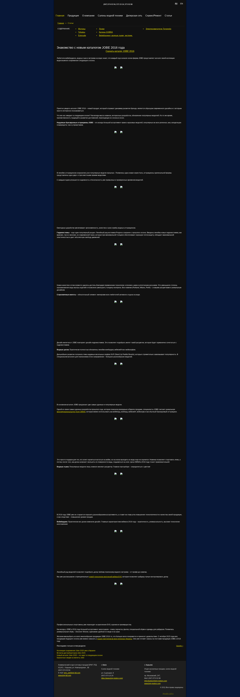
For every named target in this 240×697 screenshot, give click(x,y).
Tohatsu (81, 32)
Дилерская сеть (134, 15)
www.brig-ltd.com (64, 675)
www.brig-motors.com (152, 684)
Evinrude (82, 35)
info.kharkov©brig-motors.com (155, 681)
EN (181, 3)
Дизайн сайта (168, 693)
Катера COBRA (106, 32)
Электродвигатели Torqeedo (158, 29)
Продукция (73, 15)
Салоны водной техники (110, 15)
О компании (88, 15)
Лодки (101, 29)
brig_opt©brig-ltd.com (72, 673)
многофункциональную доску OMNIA (71, 412)
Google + (179, 646)
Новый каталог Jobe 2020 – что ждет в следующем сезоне (80, 655)
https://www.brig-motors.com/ (112, 678)
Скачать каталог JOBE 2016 (120, 51)
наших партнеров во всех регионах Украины (114, 639)
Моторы (81, 29)
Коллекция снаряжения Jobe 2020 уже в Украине (76, 651)
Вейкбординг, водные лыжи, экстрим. (116, 35)
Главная (60, 15)
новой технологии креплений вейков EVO (105, 577)
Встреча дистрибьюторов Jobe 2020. (71, 653)
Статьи (168, 15)
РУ (176, 3)
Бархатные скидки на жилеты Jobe (70, 658)
